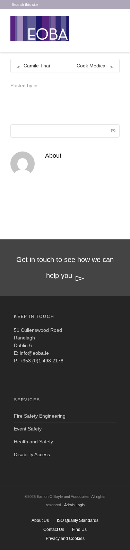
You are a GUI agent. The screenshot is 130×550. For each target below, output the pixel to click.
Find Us (79, 529)
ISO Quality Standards (77, 520)
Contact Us (53, 529)
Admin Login (74, 505)
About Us (40, 520)
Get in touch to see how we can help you (65, 267)
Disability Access (32, 454)
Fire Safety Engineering (40, 416)
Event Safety (28, 429)
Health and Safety (33, 441)
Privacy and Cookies (65, 538)
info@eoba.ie (34, 353)
